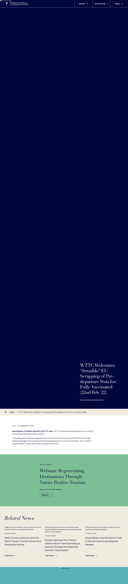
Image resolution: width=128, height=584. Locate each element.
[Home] (5, 412)
